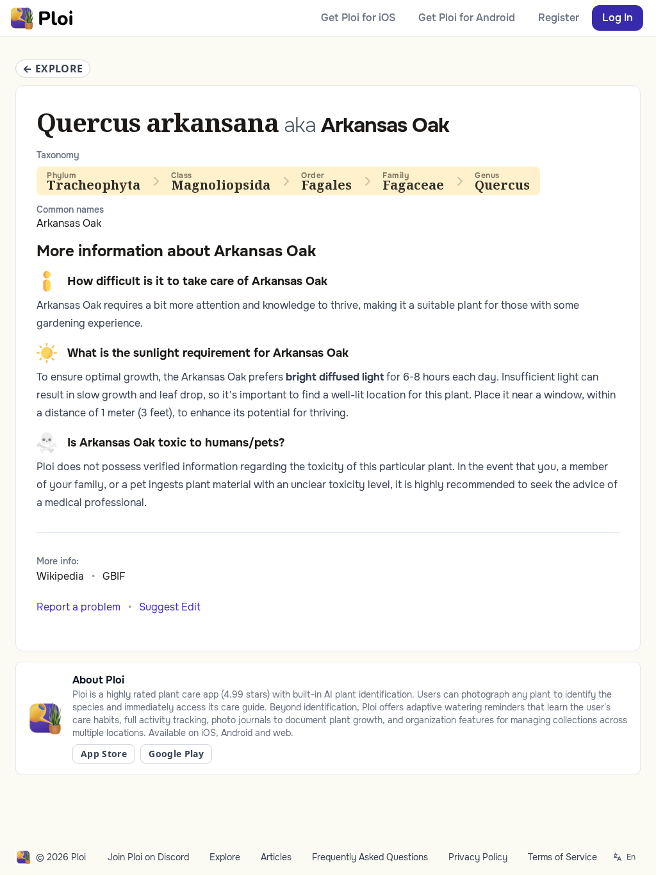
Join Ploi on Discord (148, 857)
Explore (224, 857)
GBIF (114, 576)
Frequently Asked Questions (370, 857)
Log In (617, 17)
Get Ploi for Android (466, 17)
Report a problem (78, 607)
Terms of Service (562, 857)
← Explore (52, 68)
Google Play (176, 754)
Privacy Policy (477, 857)
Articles (276, 857)
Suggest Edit (170, 607)
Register (558, 17)
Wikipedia (60, 576)
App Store (104, 754)
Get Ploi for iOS (358, 17)
